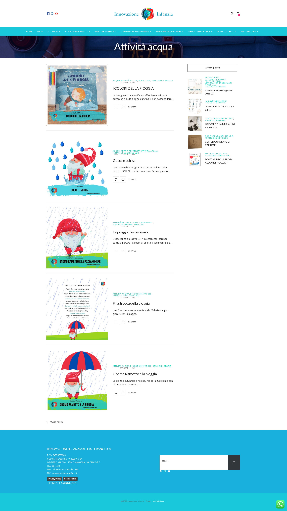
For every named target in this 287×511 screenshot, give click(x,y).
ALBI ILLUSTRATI (213, 154)
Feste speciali (248, 31)
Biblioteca (145, 81)
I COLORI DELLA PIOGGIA (133, 88)
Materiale (210, 85)
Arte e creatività (130, 151)
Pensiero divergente (217, 155)
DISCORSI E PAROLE (162, 81)
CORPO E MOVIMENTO (142, 222)
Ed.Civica (53, 31)
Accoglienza (212, 78)
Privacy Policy (54, 479)
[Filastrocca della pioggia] (77, 309)
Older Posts (56, 422)
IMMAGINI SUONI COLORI (126, 153)
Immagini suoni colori (168, 31)
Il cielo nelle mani (216, 101)
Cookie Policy (70, 479)
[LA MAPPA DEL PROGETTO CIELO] (196, 106)
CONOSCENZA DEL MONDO (219, 119)
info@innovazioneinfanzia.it (66, 469)
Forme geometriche (216, 138)
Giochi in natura (123, 224)
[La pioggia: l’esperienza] (77, 237)
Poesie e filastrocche (126, 296)
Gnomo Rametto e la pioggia (135, 374)
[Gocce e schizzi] (77, 166)
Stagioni (139, 224)
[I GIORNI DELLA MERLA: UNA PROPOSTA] (196, 123)
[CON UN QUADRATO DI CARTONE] (196, 141)
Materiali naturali (215, 120)
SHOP (40, 31)
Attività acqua (129, 81)
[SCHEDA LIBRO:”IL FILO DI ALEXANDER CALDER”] (196, 159)
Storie (167, 366)
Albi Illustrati (225, 31)
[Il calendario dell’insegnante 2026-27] (196, 86)
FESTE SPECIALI (213, 81)
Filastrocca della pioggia (131, 303)
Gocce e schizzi (124, 160)
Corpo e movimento (76, 31)
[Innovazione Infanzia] (143, 13)
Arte (225, 154)
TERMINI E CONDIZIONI (62, 483)
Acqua (116, 81)
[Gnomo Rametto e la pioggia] (77, 380)
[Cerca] (234, 462)
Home (29, 31)
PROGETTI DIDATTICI (215, 86)
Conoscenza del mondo (135, 31)
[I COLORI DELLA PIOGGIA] (77, 95)
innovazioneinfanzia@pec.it (64, 473)
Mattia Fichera (158, 501)
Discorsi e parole (104, 31)
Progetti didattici (199, 31)
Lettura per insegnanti (218, 83)
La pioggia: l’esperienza (130, 232)
